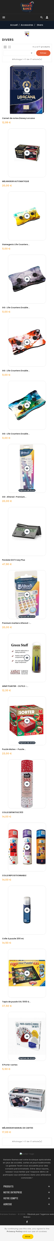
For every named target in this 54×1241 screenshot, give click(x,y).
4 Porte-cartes (9, 1064)
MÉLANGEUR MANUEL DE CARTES (17, 1128)
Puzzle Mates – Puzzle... (14, 749)
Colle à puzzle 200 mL (13, 938)
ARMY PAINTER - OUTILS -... (15, 686)
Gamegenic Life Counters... (16, 244)
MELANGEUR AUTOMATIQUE (15, 181)
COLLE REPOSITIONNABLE (14, 875)
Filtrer (43, 53)
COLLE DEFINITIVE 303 (12, 812)
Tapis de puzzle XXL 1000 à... (16, 1001)
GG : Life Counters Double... (16, 307)
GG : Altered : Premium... (14, 496)
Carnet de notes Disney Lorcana (18, 118)
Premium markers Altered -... (16, 623)
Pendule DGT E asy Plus (13, 560)
